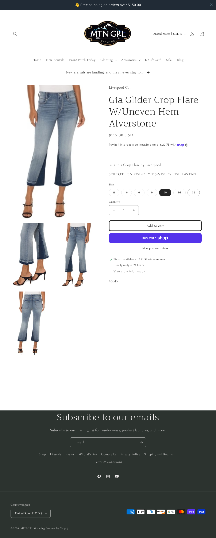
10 (165, 192)
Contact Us (108, 454)
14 (193, 192)
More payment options (155, 248)
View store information (129, 271)
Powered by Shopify (57, 528)
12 (182, 193)
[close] (211, 4)
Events (69, 454)
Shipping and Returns (159, 454)
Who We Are (88, 454)
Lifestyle (55, 454)
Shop (42, 454)
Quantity (114, 202)
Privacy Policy (130, 454)
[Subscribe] (141, 442)
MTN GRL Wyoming (33, 528)
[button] (15, 34)
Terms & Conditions (108, 462)
